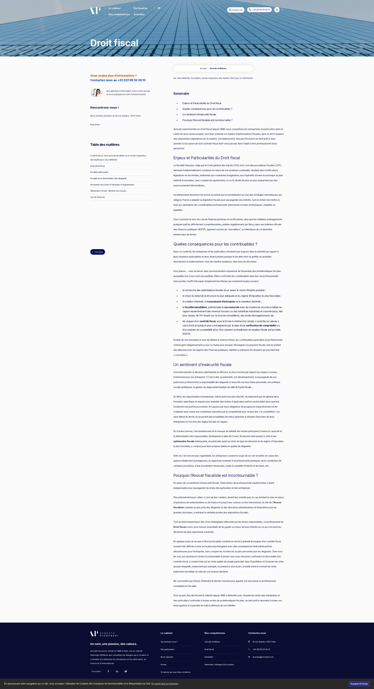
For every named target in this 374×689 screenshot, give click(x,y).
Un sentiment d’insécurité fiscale (199, 114)
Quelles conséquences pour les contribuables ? (207, 108)
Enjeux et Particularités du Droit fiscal (201, 103)
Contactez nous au (118, 80)
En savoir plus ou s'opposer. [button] (165, 683)
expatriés (177, 210)
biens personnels (258, 382)
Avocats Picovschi (195, 595)
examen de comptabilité (200, 329)
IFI (201, 315)
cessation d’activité (251, 301)
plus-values (188, 315)
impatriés (268, 204)
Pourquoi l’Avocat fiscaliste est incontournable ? (207, 120)
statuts (224, 446)
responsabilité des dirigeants (215, 382)
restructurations (197, 502)
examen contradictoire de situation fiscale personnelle (252, 329)
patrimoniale (214, 307)
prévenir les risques (252, 541)
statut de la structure (205, 295)
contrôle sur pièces (267, 321)
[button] (113, 8)
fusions (214, 502)
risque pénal (212, 387)
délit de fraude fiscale (241, 387)
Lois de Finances (208, 219)
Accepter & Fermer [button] (359, 684)
